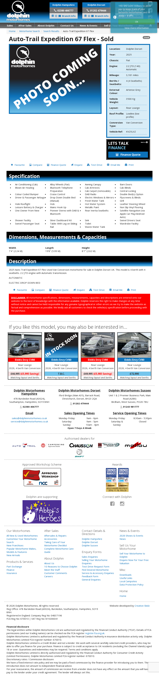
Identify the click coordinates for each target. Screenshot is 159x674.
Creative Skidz (142, 605)
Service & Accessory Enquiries (98, 573)
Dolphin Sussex (90, 545)
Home (12, 31)
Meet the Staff (52, 569)
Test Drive (96, 164)
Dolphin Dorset (90, 542)
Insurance (12, 573)
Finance (10, 569)
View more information (137, 27)
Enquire (78, 164)
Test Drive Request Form (95, 566)
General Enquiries (91, 579)
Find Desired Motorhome (95, 569)
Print (131, 164)
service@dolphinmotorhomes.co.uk (29, 421)
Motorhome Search (29, 31)
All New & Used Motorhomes (22, 535)
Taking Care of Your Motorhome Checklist (55, 544)
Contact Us (67, 25)
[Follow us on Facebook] (112, 505)
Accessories (50, 538)
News (123, 538)
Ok (136, 21)
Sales (10, 25)
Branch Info (68, 15)
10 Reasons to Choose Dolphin (60, 566)
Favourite (19, 164)
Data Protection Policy (131, 584)
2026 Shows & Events (131, 535)
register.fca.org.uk (94, 633)
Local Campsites (128, 581)
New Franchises (15, 545)
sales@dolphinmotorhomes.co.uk (29, 418)
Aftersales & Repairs (55, 535)
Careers (48, 576)
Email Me (115, 164)
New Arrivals (13, 555)
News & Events (88, 25)
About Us (49, 563)
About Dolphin (46, 25)
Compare (37, 164)
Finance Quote (130, 154)
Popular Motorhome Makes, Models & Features (21, 550)
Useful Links (126, 578)
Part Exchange (14, 566)
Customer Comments (55, 573)
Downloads (126, 574)
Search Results (51, 31)
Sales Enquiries (90, 556)
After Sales (25, 25)
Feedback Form (90, 576)
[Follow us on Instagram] (122, 505)
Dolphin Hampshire (92, 538)
